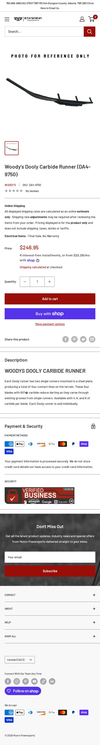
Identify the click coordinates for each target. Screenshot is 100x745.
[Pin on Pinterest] (74, 339)
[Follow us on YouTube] (34, 681)
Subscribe (50, 571)
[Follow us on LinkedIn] (52, 681)
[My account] (82, 19)
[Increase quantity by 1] (49, 282)
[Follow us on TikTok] (43, 681)
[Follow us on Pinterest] (25, 681)
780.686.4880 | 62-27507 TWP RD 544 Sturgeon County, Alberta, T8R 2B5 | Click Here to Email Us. (50, 6)
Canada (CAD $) (15, 659)
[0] (91, 19)
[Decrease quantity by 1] (25, 282)
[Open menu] (7, 19)
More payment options (50, 324)
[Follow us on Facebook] (8, 681)
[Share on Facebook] (65, 339)
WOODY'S (10, 184)
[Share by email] (92, 339)
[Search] (89, 31)
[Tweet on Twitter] (83, 339)
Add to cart (50, 299)
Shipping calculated (33, 267)
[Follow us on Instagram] (16, 681)
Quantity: (11, 281)
